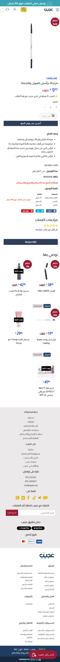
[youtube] (45, 499)
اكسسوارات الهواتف (46, 634)
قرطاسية (28, 641)
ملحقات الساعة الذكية (45, 638)
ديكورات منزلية (48, 616)
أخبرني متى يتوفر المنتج (31, 123)
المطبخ (51, 604)
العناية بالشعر (27, 584)
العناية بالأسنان (26, 588)
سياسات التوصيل (31, 430)
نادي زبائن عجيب (30, 457)
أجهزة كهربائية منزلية (46, 612)
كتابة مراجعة (31, 242)
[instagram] (23, 499)
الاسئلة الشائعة (31, 426)
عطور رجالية (49, 581)
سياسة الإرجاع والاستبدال (30, 434)
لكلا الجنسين (49, 589)
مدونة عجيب (30, 461)
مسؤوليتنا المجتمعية (30, 453)
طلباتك (30, 422)
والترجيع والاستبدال (25, 182)
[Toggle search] (24, 9)
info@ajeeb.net (31, 485)
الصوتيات (28, 604)
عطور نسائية (49, 577)
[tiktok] (34, 499)
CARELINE (51, 78)
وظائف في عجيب (30, 466)
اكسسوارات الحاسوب (45, 630)
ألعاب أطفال (27, 630)
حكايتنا (30, 449)
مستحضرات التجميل (24, 573)
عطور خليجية (49, 585)
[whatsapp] (17, 499)
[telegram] (39, 499)
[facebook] (28, 499)
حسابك (30, 417)
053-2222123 (30, 477)
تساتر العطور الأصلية (46, 573)
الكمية (55, 102)
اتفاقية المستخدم (31, 438)
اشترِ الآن (47, 306)
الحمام (51, 608)
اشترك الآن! (12, 513)
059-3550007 (31, 481)
